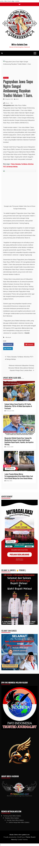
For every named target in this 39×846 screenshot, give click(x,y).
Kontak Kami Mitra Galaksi (15, 820)
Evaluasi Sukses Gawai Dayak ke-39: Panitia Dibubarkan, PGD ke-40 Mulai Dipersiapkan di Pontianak (18, 406)
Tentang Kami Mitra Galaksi (12, 816)
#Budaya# (8, 337)
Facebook (8, 344)
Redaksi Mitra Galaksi (12, 818)
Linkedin (8, 348)
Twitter (19, 344)
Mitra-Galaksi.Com (19, 44)
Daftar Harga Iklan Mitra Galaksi (19, 822)
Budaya (6, 77)
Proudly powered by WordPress (14, 837)
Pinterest (30, 344)
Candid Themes (22, 839)
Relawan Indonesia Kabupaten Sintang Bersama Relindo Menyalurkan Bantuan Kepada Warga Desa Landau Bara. (21, 368)
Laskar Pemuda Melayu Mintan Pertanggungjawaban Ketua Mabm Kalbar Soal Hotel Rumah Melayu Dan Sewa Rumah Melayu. (19, 476)
